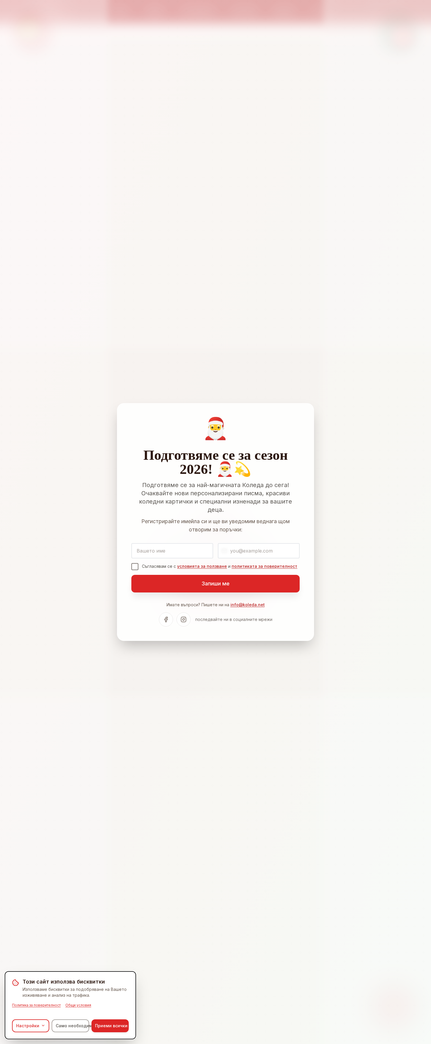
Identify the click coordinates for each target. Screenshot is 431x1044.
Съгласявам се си (219, 566)
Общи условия (78, 1005)
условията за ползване (202, 566)
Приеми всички (111, 1025)
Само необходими (72, 1025)
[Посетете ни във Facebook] (166, 619)
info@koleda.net (247, 604)
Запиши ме (215, 583)
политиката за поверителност (264, 566)
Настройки (27, 1025)
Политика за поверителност (36, 1005)
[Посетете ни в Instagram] (184, 619)
